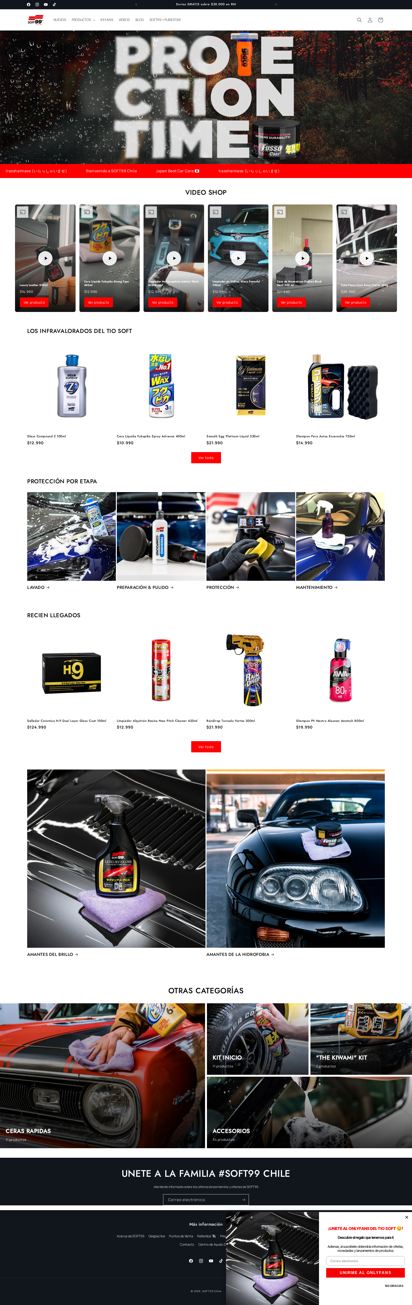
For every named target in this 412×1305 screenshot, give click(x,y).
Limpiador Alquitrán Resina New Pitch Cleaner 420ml (157, 721)
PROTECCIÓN (220, 587)
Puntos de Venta (181, 1236)
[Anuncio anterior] (136, 4)
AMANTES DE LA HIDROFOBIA (237, 954)
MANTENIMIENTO (314, 587)
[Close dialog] (407, 1217)
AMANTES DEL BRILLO (50, 954)
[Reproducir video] (45, 258)
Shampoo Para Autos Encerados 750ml (325, 436)
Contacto (187, 1244)
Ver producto (34, 302)
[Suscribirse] (243, 1199)
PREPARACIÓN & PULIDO (143, 587)
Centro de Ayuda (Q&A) (215, 1244)
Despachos (157, 1236)
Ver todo (206, 457)
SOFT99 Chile (211, 1291)
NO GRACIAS (394, 1286)
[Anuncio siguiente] (276, 4)
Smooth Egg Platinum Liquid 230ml (232, 436)
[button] (83, 20)
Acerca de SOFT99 (130, 1236)
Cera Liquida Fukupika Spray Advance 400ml (151, 436)
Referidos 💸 (206, 1236)
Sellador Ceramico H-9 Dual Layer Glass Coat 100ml (66, 721)
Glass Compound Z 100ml (46, 436)
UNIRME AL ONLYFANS (365, 1273)
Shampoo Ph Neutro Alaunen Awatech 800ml (330, 721)
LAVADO (36, 587)
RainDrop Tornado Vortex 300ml (230, 721)
